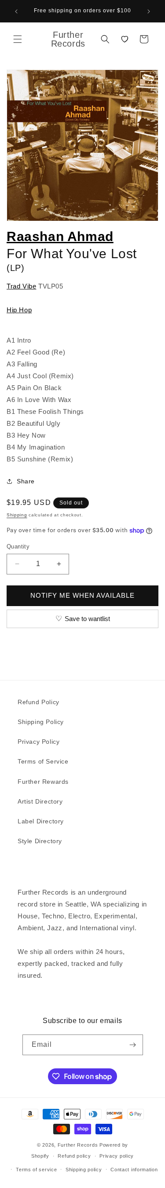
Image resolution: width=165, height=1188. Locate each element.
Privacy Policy (38, 741)
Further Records (78, 1145)
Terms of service (36, 1169)
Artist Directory (40, 801)
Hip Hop (19, 310)
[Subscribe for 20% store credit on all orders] (133, 1044)
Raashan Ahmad (60, 236)
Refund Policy (38, 701)
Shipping (17, 514)
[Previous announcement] (16, 11)
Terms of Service (43, 761)
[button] (17, 39)
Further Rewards (43, 781)
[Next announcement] (148, 11)
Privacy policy (116, 1156)
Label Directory (41, 821)
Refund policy (74, 1156)
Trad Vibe (21, 286)
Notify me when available (82, 595)
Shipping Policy (41, 721)
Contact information (134, 1169)
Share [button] (26, 481)
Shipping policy (84, 1169)
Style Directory (40, 840)
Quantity (18, 546)
